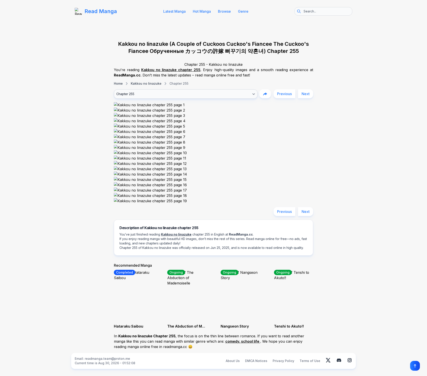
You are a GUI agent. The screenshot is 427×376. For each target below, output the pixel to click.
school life (250, 341)
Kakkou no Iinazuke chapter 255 (170, 70)
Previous (284, 94)
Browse (224, 11)
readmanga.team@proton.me (107, 358)
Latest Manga (174, 11)
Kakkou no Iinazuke (146, 83)
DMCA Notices (256, 361)
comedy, (233, 341)
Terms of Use (310, 361)
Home (118, 83)
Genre (243, 11)
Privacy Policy (283, 361)
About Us (233, 361)
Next (306, 94)
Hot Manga (202, 11)
